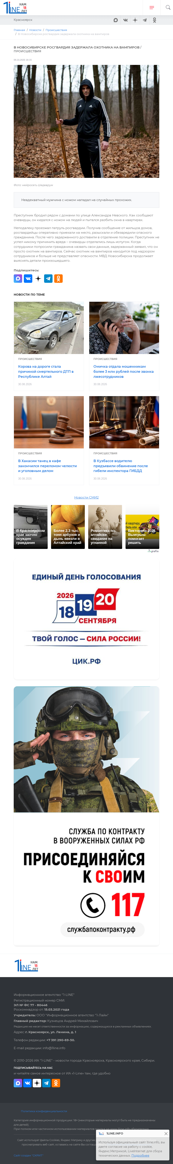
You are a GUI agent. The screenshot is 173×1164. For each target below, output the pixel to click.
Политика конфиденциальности (44, 1111)
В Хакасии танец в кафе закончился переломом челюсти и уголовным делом (47, 466)
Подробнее (140, 1155)
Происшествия (30, 359)
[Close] (166, 1133)
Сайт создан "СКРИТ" (28, 1155)
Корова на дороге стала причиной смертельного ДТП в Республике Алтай (46, 372)
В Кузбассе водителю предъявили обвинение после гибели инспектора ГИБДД (120, 466)
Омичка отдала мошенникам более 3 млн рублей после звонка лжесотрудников (123, 372)
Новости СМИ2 (86, 497)
